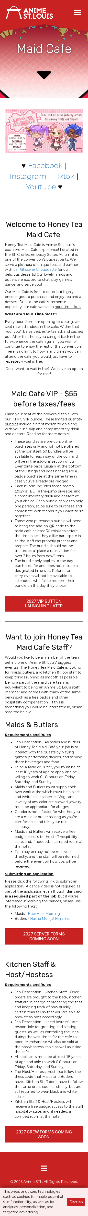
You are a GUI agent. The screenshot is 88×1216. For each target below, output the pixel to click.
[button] (77, 13)
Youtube (41, 186)
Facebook (45, 165)
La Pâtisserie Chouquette (35, 269)
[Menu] (44, 1168)
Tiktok (63, 176)
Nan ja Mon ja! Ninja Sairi (50, 918)
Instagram (28, 176)
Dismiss (76, 1202)
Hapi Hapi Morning (44, 913)
